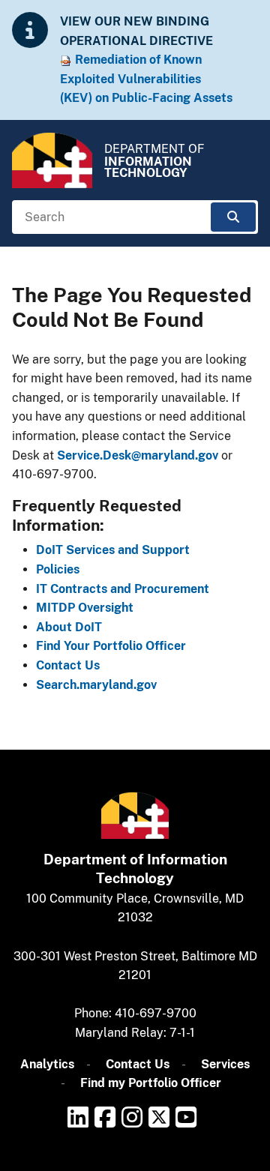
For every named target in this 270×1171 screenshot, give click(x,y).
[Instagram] (132, 1117)
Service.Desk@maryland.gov (137, 455)
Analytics (47, 1064)
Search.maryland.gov (96, 685)
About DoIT (69, 627)
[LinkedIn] (78, 1117)
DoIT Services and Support (113, 550)
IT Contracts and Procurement (122, 589)
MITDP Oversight (85, 607)
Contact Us (68, 665)
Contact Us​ (138, 1064)
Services (225, 1064)
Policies (58, 569)
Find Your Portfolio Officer (111, 646)
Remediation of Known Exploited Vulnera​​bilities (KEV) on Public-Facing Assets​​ (146, 78)
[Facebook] (105, 1117)
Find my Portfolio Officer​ (150, 1083)
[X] (159, 1117)
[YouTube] (186, 1117)
